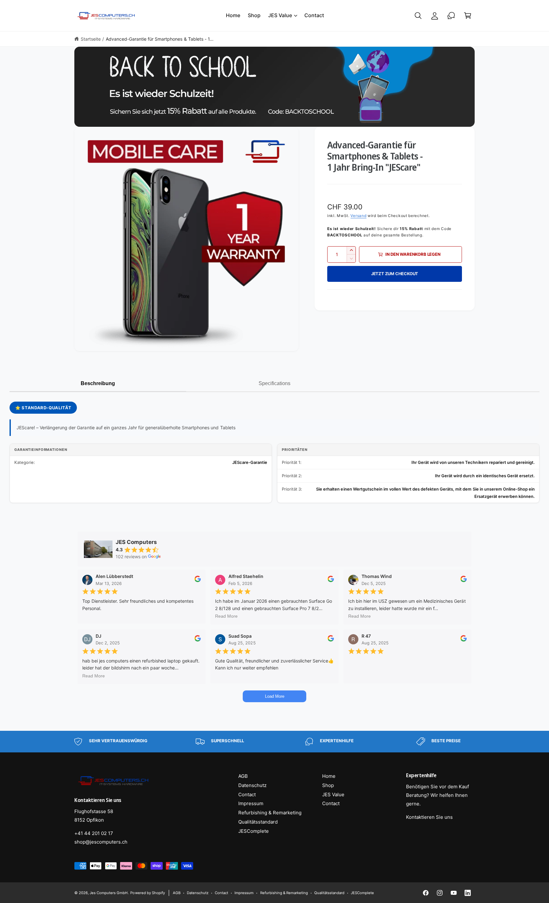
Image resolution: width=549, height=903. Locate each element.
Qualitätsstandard (258, 822)
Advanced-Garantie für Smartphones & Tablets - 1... (160, 39)
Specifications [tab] (274, 383)
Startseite (91, 39)
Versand (358, 215)
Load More (274, 696)
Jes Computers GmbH (109, 893)
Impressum (250, 803)
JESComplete (253, 831)
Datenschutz (252, 785)
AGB (243, 776)
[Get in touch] (451, 15)
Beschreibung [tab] (98, 383)
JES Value (280, 15)
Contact (247, 794)
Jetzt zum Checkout (394, 273)
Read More (226, 616)
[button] (282, 16)
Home (329, 776)
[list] (274, 741)
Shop (328, 785)
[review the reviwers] (197, 580)
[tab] (451, 384)
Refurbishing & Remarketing (270, 813)
